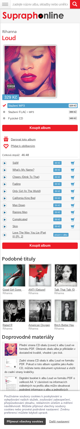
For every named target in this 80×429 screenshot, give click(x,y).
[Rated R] (14, 311)
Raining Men (20, 212)
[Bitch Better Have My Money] (66, 311)
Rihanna (9, 31)
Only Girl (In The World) (27, 191)
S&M (15, 162)
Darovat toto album (23, 139)
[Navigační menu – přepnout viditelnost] (5, 4)
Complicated (20, 219)
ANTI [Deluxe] (37, 289)
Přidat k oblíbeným (23, 146)
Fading (17, 183)
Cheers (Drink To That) (26, 176)
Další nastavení (59, 421)
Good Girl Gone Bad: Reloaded (21, 289)
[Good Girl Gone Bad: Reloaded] (14, 275)
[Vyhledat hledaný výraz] (75, 4)
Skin (15, 226)
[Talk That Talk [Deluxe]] (66, 275)
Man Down (19, 205)
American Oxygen (39, 325)
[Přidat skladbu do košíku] (73, 162)
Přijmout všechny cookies (25, 421)
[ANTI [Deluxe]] (40, 275)
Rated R (7, 325)
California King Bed (24, 198)
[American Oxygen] (40, 311)
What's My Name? (23, 169)
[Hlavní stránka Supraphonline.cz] (33, 16)
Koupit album (40, 128)
